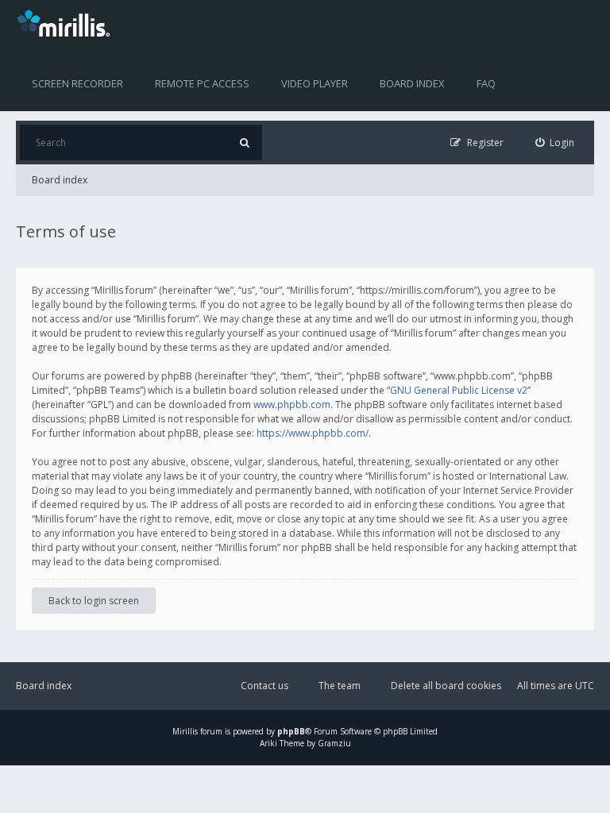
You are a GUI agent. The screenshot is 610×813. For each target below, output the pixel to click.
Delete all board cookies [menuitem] (446, 685)
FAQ (486, 83)
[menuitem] (555, 142)
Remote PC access (202, 83)
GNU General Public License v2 (458, 390)
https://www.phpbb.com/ (313, 433)
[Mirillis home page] (67, 22)
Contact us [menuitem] (264, 685)
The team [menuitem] (340, 685)
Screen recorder (77, 83)
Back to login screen (93, 600)
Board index (412, 83)
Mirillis (185, 731)
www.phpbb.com (291, 404)
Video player (314, 83)
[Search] (244, 142)
